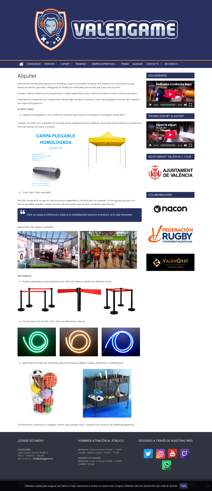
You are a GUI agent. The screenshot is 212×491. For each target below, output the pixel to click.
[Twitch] (185, 454)
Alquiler (138, 63)
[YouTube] (173, 454)
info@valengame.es (43, 458)
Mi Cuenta (171, 63)
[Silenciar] (185, 104)
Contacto (152, 63)
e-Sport (65, 63)
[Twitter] (148, 454)
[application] (170, 94)
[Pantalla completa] (190, 104)
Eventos (49, 63)
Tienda (125, 63)
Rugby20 (81, 63)
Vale (183, 485)
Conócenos (34, 63)
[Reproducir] (150, 104)
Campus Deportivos (103, 63)
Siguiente (200, 173)
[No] (208, 485)
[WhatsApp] (166, 465)
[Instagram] (160, 454)
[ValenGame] (21, 64)
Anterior (141, 173)
